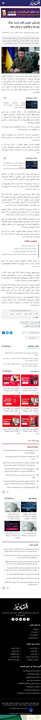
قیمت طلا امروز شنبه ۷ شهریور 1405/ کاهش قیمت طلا (22, 574)
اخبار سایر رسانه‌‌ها (13, 660)
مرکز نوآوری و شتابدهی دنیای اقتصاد (28, 693)
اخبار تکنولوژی (15, 654)
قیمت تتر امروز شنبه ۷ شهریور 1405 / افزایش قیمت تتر (21, 578)
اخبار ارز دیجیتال (32, 660)
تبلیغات (35, 629)
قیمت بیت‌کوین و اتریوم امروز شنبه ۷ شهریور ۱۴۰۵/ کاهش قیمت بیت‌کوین (20, 583)
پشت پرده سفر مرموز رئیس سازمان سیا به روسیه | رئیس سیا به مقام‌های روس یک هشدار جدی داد (20, 556)
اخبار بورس (34, 651)
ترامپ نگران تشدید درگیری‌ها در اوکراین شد (24, 251)
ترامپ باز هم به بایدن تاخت (28, 246)
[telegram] (16, 619)
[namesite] (34, 3)
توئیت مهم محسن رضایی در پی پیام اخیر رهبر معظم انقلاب (20, 476)
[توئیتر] (7, 332)
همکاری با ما (34, 635)
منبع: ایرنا (32, 338)
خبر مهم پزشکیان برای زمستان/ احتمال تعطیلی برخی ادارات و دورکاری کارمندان (19, 451)
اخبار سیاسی (15, 648)
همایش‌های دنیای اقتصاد (32, 690)
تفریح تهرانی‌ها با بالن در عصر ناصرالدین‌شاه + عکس (21, 487)
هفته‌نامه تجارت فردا (33, 680)
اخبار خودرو (34, 654)
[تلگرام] (11, 332)
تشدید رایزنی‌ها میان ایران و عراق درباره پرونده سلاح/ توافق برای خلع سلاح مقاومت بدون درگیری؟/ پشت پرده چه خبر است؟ (21, 563)
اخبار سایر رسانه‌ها (29, 33)
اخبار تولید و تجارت (32, 657)
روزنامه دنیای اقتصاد (33, 674)
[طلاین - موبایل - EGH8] (20, 13)
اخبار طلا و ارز (34, 648)
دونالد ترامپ (34, 323)
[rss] (13, 619)
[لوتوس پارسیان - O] (20, 717)
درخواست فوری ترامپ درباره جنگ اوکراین (25, 249)
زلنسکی (23, 323)
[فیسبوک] (3, 332)
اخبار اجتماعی (15, 657)
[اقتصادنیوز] (20, 606)
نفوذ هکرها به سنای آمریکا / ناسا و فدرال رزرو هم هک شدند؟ (20, 458)
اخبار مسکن (15, 651)
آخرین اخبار (33, 545)
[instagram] (20, 619)
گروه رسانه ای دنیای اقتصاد (31, 671)
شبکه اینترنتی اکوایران (33, 677)
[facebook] (28, 619)
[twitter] (24, 619)
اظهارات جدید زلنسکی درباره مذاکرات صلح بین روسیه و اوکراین (19, 254)
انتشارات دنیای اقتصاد (33, 687)
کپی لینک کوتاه (34, 332)
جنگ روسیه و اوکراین (31, 326)
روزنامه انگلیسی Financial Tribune (29, 684)
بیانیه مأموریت (33, 638)
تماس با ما (34, 632)
